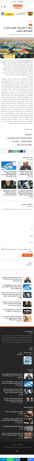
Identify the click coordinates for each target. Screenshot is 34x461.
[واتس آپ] (15, 151)
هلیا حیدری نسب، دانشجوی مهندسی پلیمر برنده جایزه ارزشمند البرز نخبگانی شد (12, 310)
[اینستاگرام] (17, 451)
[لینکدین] (18, 151)
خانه (30, 21)
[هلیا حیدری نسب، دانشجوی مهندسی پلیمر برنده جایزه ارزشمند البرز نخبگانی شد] (27, 312)
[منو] (2, 7)
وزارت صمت (15, 141)
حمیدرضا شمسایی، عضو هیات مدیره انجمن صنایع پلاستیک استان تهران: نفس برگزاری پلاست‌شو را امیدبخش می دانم (9, 192)
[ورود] (5, 7)
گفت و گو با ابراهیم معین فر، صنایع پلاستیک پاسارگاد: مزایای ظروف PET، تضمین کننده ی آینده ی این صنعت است (12, 420)
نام (32, 229)
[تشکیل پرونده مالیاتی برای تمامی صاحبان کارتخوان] (28, 414)
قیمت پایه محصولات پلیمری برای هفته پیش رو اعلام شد (13, 427)
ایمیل (31, 236)
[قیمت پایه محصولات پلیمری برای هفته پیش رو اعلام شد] (28, 428)
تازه (16, 272)
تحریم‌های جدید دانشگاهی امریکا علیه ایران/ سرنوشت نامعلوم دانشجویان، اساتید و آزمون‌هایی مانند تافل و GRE (12, 318)
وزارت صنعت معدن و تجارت (24, 145)
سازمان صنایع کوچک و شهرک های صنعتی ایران (19, 138)
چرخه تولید (28, 135)
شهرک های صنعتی (26, 141)
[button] (23, 14)
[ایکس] (21, 151)
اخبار (27, 21)
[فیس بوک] (24, 151)
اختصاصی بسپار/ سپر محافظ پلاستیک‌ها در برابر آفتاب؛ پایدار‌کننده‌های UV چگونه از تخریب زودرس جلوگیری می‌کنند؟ (8, 174)
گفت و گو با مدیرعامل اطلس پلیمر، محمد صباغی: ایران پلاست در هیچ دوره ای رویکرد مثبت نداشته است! (12, 435)
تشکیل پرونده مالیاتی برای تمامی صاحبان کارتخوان (14, 412)
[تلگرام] (12, 151)
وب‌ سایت (31, 242)
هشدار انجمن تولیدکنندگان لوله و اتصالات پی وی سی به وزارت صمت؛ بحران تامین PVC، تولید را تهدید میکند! (25, 174)
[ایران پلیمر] (17, 6)
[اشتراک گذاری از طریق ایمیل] (10, 151)
